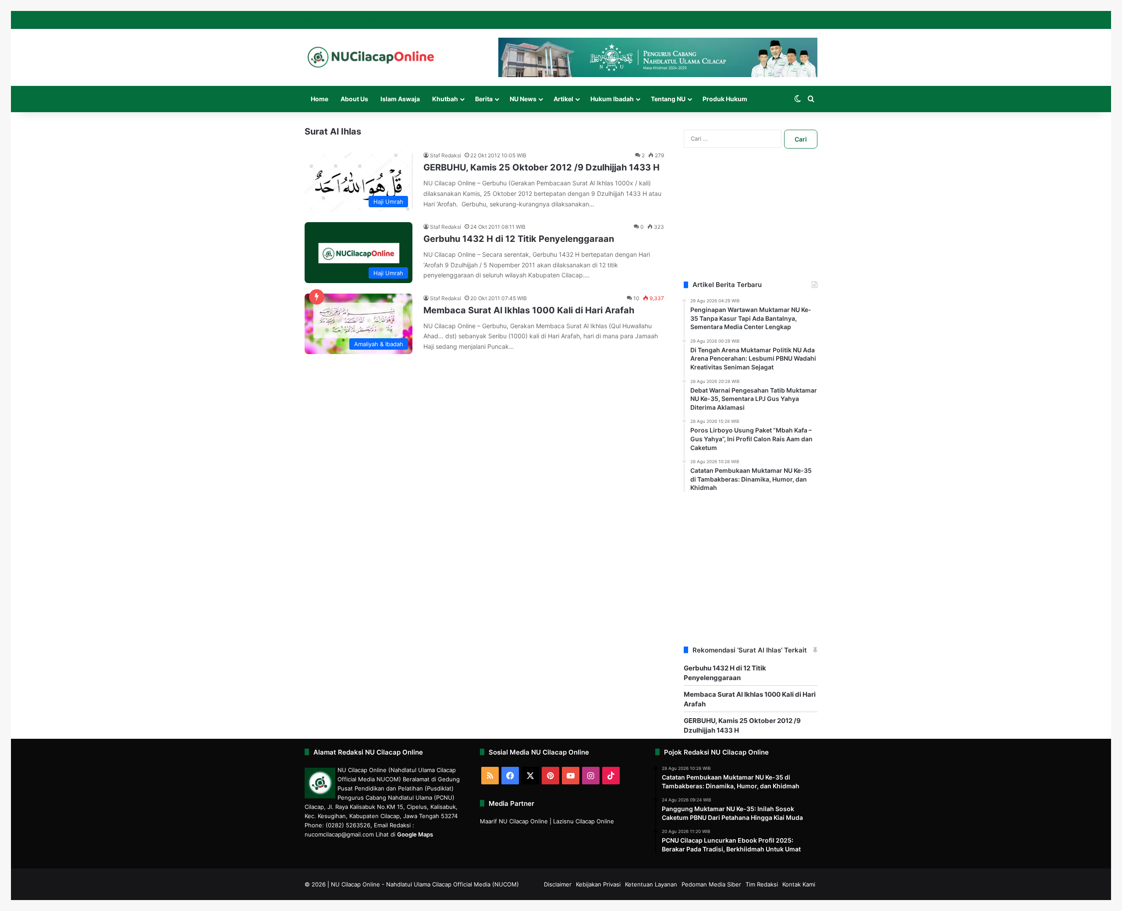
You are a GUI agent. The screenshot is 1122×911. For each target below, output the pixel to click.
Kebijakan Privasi (598, 884)
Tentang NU (668, 99)
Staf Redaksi (445, 155)
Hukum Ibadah (612, 99)
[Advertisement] (750, 225)
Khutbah (445, 99)
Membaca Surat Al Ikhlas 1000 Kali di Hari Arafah (528, 310)
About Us (354, 99)
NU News (523, 99)
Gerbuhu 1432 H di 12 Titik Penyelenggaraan (518, 239)
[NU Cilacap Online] (370, 57)
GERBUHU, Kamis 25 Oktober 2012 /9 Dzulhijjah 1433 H (541, 167)
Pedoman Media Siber (711, 884)
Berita (484, 99)
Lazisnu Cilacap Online (583, 821)
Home (319, 99)
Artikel (563, 99)
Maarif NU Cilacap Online (514, 821)
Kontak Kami (798, 884)
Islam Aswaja (400, 99)
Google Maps (415, 834)
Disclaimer (558, 884)
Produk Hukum (725, 99)
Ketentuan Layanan (651, 884)
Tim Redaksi (762, 884)
